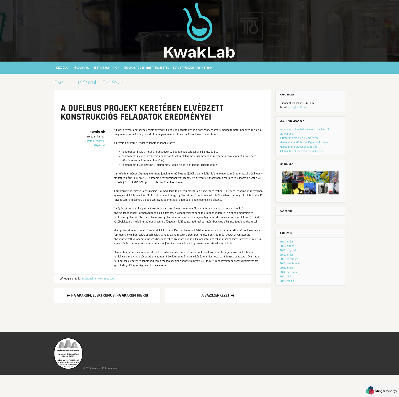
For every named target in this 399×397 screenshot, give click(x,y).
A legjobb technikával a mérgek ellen (301, 151)
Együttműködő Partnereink (192, 68)
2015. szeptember (290, 263)
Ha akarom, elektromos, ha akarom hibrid (107, 295)
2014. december (289, 272)
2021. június (287, 242)
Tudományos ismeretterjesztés (146, 68)
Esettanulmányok (106, 68)
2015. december (289, 259)
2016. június (287, 255)
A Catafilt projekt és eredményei (299, 138)
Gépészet (114, 82)
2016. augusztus (289, 250)
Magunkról (81, 68)
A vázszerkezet (218, 295)
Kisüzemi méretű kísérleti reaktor (299, 147)
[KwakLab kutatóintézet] (199, 59)
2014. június (287, 276)
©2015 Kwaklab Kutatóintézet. (100, 368)
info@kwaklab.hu (298, 107)
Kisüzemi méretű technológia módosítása (304, 142)
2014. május (287, 281)
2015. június (287, 268)
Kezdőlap (62, 68)
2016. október (287, 246)
